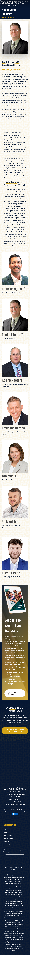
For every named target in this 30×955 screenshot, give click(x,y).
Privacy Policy (8, 867)
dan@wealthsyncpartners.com (11, 70)
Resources (7, 842)
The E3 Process (8, 836)
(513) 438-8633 (17, 799)
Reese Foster (11, 573)
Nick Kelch (9, 522)
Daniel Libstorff (12, 335)
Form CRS (16, 867)
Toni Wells (9, 476)
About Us (6, 833)
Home (5, 830)
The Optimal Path (9, 839)
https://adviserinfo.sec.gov (10, 898)
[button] (27, 3)
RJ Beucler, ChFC (13, 289)
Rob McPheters (12, 380)
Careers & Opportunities (11, 845)
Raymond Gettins (13, 428)
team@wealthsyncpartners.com (15, 804)
